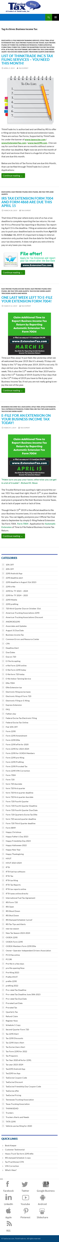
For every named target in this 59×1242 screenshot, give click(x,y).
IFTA (3, 49)
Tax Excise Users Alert (17, 52)
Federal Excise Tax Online (17, 722)
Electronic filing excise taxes (30, 43)
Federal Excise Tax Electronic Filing (21, 718)
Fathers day (11, 714)
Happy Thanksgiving (15, 854)
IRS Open (10, 906)
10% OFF (10, 564)
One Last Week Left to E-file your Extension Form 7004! (27, 299)
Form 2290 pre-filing (15, 757)
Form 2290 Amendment (16, 735)
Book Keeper (10, 1145)
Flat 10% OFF (12, 727)
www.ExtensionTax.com (13, 142)
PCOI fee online (13, 955)
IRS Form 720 (34, 49)
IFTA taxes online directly (17, 893)
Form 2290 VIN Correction (18, 771)
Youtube (25, 1204)
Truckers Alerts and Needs (42, 52)
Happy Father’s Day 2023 (17, 836)
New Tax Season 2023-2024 (18, 933)
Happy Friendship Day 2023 (18, 841)
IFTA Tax (9, 876)
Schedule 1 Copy (13, 1025)
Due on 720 (11, 657)
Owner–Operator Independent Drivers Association (28, 950)
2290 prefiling (12, 604)
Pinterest (25, 1217)
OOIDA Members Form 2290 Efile (21, 946)
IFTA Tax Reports (13, 885)
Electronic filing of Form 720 (18, 696)
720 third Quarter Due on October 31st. (23, 608)
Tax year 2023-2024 (14, 1064)
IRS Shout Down (13, 911)
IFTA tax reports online (16, 889)
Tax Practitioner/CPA (14, 1162)
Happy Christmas (13, 832)
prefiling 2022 (12, 985)
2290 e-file (10, 586)
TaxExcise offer (12, 1091)
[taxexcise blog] (23, 6)
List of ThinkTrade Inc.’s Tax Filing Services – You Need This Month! (27, 59)
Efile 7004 (44, 40)
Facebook (8, 1190)
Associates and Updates (16, 626)
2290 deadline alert (14, 578)
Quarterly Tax (12, 1012)
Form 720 (16, 47)
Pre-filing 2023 (12, 972)
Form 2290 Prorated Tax (16, 766)
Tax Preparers (12, 1056)
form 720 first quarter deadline (19, 792)
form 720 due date (14, 784)
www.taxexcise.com (35, 139)
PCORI (9, 959)
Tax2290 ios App (13, 1073)
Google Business (46, 1190)
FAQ (8, 709)
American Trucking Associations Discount (24, 617)
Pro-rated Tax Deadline (16, 990)
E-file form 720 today (15, 674)
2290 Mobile (11, 600)
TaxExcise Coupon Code (16, 1077)
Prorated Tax (11, 1007)
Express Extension (28, 45)
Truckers (9, 1113)
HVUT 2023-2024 (14, 863)
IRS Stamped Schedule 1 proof (19, 920)
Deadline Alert (12, 648)
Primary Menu (55, 17)
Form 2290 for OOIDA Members (20, 753)
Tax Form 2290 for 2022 (16, 1051)
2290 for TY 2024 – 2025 (17, 595)
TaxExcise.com (8, 1238)
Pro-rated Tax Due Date (16, 999)
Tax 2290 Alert (12, 1034)
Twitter (25, 1190)
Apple (8, 1217)
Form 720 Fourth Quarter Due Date (22, 810)
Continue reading (14, 175)
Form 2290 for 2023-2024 (17, 749)
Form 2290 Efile (45, 45)
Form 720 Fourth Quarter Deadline (21, 806)
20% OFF (10, 569)
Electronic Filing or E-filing (24, 192)
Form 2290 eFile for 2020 (17, 744)
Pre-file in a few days (15, 963)
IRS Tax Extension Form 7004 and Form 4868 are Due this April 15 (27, 202)
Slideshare (42, 1217)
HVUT (8, 858)
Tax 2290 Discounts (14, 1038)
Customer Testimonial (15, 1149)
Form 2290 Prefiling (15, 762)
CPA (8, 643)
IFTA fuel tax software (17, 49)
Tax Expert (23, 68)
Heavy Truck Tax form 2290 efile (19, 1153)
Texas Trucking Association (18, 1104)
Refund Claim (12, 1016)
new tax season (12, 928)
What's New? (11, 1170)
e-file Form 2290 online (16, 665)
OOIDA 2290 (11, 937)
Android (42, 1204)
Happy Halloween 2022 (16, 845)
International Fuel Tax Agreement (20, 898)
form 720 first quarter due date (19, 797)
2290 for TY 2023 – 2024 (17, 591)
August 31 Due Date (15, 630)
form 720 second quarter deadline (21, 819)
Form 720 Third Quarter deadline (20, 823)
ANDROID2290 (13, 621)
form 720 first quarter (15, 788)
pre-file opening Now (15, 968)
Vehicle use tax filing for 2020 (19, 1126)
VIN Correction (12, 1166)
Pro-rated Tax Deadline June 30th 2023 (23, 994)
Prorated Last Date (14, 1003)
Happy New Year (13, 849)
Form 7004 (6, 47)
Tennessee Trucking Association (20, 1099)
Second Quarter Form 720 (17, 1029)
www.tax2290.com (37, 142)
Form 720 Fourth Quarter (17, 801)
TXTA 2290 (11, 1121)
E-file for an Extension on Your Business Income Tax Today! (26, 419)
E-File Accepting (13, 661)
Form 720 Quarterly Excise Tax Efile (37, 47)
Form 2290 (11, 731)
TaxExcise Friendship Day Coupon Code (23, 1086)
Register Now (12, 1020)
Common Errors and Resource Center (22, 639)
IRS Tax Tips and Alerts (18, 291)
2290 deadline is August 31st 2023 (21, 582)
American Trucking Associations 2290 (22, 613)
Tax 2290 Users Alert (15, 1042)
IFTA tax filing (12, 880)
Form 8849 (11, 828)
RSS (8, 1230)
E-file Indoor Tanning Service (25, 40)
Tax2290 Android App (15, 1069)
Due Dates (6, 40)
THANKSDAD (12, 1108)
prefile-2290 (11, 981)
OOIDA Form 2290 (14, 942)
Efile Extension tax (14, 687)
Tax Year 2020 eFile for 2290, (18, 1060)
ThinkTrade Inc (20, 1238)
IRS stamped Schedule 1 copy (18, 1158)
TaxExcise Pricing (13, 1095)
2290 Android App (14, 573)
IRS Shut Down (12, 915)
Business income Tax (11, 407)
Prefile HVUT (12, 977)
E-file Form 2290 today (16, 670)
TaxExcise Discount (14, 1082)
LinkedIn (8, 1204)
